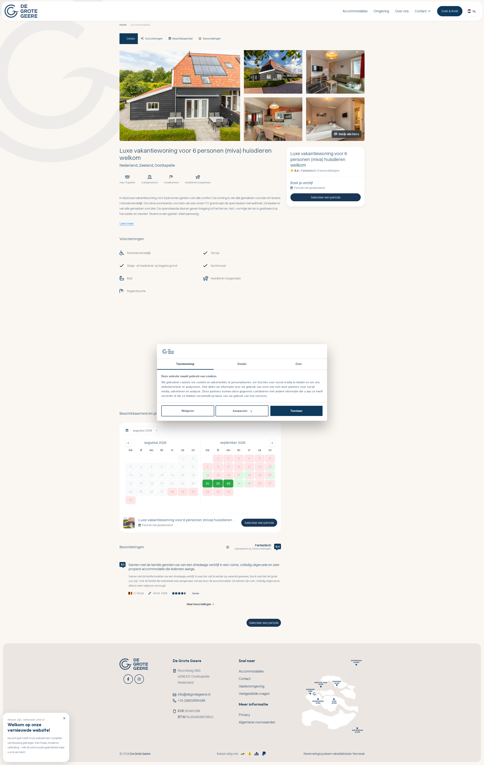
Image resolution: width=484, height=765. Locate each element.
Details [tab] (242, 363)
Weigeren (188, 410)
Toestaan (296, 410)
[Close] (64, 718)
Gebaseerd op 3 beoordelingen (253, 548)
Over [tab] (299, 363)
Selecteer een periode (259, 523)
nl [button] (474, 11)
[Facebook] (128, 679)
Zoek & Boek (449, 11)
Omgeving (381, 11)
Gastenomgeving (251, 686)
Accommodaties (355, 11)
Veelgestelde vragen (254, 693)
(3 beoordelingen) (328, 170)
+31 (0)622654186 (191, 700)
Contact (421, 11)
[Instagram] (139, 679)
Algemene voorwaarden (257, 722)
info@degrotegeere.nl (194, 694)
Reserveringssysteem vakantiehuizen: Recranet (334, 754)
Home (122, 24)
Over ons (402, 11)
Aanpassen (240, 410)
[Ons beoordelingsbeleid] (228, 547)
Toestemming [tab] (185, 363)
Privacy (244, 715)
